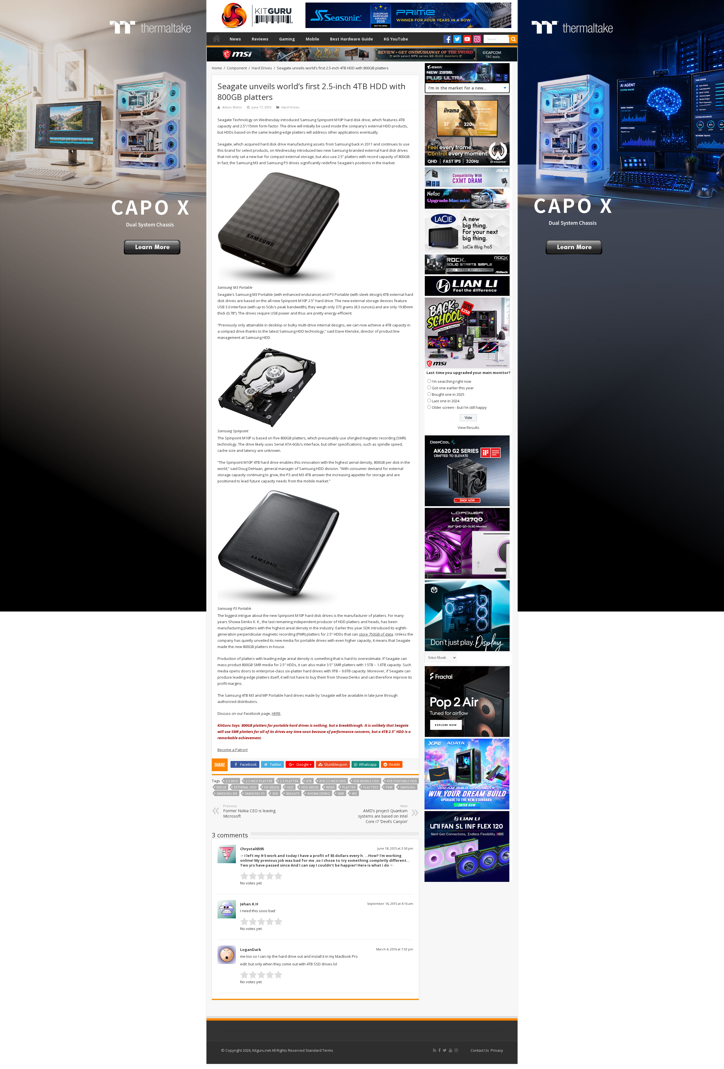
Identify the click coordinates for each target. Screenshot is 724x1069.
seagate (292, 793)
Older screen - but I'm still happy (459, 407)
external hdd (245, 787)
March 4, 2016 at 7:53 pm (394, 949)
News (235, 39)
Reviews (260, 39)
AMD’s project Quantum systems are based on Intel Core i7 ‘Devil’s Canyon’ (383, 814)
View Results (468, 427)
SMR (341, 793)
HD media (271, 787)
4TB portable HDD (402, 781)
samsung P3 (255, 793)
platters (370, 787)
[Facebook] (447, 39)
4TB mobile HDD (366, 781)
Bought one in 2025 (448, 394)
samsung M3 (227, 793)
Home (216, 38)
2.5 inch (232, 781)
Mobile (312, 39)
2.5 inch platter (259, 781)
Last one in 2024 (445, 400)
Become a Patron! (232, 749)
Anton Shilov (232, 107)
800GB (221, 787)
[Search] (513, 39)
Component (237, 67)
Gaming (287, 39)
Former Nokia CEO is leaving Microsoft (249, 811)
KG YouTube (396, 39)
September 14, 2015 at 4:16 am (390, 903)
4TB (309, 781)
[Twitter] (457, 39)
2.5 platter (289, 781)
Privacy (497, 1050)
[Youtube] (467, 39)
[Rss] (434, 1050)
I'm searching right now (451, 381)
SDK (275, 793)
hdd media (309, 787)
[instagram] (456, 1050)
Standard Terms (319, 1050)
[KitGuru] (255, 13)
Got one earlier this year (453, 387)
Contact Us (480, 1050)
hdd (290, 787)
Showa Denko (318, 793)
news (330, 787)
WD (354, 793)
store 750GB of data (376, 634)
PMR (389, 787)
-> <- (325, 860)
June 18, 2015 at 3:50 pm (395, 848)
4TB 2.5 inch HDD (332, 781)
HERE (276, 713)
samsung (407, 787)
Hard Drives (262, 67)
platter (348, 787)
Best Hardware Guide (351, 39)
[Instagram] (477, 39)
